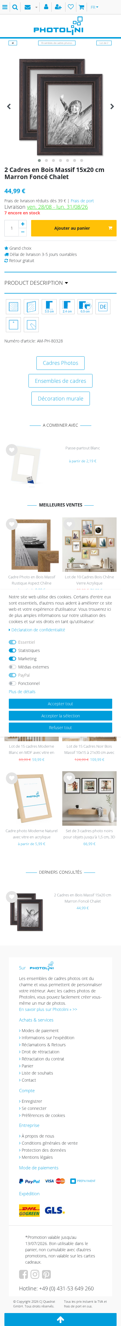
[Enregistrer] (59, 7)
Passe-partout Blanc (82, 448)
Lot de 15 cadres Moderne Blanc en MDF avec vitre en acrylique (31, 750)
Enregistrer (32, 1101)
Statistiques (29, 650)
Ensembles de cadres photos (56, 42)
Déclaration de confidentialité (38, 630)
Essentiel (26, 642)
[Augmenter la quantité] (23, 224)
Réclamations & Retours (44, 1044)
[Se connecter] (47, 7)
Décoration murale (60, 398)
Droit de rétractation (40, 1051)
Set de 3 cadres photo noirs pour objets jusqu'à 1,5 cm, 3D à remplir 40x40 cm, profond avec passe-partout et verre (89, 834)
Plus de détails (22, 691)
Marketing (27, 658)
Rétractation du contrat (43, 1059)
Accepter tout (60, 703)
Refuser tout (60, 727)
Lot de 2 (104, 42)
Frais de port (82, 200)
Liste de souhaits (11, 454)
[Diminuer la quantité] (23, 232)
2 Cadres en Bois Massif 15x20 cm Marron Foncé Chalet (82, 898)
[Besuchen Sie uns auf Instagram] (36, 1276)
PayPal (24, 675)
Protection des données (44, 1150)
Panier (27, 1066)
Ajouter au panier (72, 228)
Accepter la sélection (60, 715)
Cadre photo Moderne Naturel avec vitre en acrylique (32, 834)
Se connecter (34, 1108)
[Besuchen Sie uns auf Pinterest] (47, 1276)
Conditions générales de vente (50, 1143)
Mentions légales (37, 1157)
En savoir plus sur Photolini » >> (48, 1009)
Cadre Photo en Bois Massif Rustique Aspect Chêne (31, 580)
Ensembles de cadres (60, 380)
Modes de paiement (40, 1030)
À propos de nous (38, 1136)
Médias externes (33, 667)
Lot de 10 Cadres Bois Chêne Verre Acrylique (89, 580)
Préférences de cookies (43, 1115)
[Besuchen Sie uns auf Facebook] (24, 1276)
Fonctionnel (29, 683)
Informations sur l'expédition (48, 1037)
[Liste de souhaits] (70, 7)
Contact (29, 1080)
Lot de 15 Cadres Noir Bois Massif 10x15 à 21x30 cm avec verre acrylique (89, 750)
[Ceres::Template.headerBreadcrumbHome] (13, 42)
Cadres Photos (60, 362)
